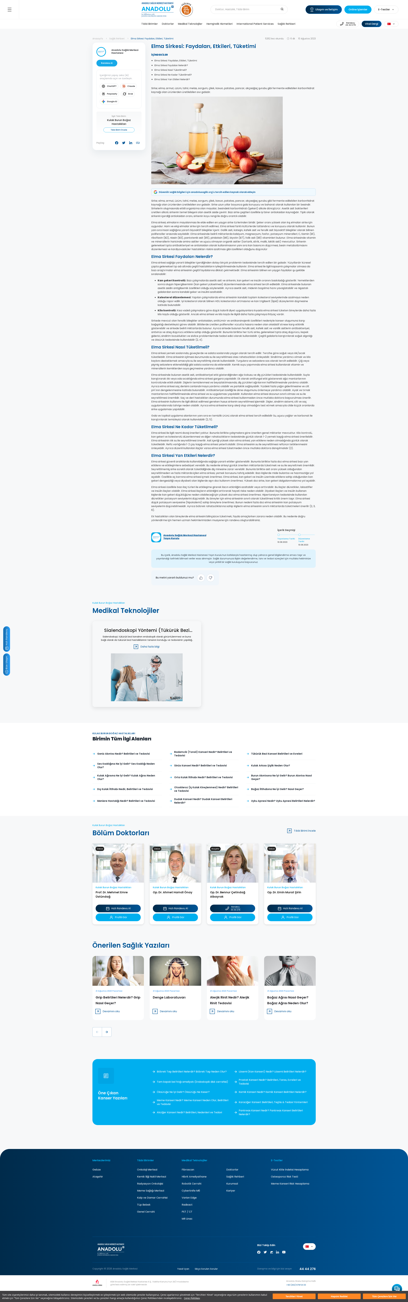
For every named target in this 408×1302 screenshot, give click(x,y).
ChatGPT (112, 86)
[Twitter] (265, 1253)
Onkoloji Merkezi (147, 1169)
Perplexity (112, 93)
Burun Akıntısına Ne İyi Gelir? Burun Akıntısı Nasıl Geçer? (281, 777)
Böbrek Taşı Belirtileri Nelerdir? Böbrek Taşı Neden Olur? (192, 1071)
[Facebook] (258, 1253)
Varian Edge (189, 1198)
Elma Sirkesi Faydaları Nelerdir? (171, 65)
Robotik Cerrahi (191, 1183)
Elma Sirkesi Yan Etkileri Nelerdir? (172, 79)
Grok (130, 93)
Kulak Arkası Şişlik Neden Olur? (270, 765)
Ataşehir (97, 1176)
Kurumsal (232, 1183)
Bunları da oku (399, 1285)
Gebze (96, 1169)
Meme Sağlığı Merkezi (150, 1190)
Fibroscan (188, 1169)
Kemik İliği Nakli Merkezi (151, 1176)
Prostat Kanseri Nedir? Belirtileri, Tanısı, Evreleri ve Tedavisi (270, 1082)
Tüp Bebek (143, 1205)
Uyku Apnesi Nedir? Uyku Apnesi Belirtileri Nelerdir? (283, 801)
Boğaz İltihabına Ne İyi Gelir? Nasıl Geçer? (277, 789)
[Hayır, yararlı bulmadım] (211, 578)
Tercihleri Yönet (294, 1296)
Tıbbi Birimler (149, 24)
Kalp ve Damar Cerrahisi (152, 1198)
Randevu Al (107, 63)
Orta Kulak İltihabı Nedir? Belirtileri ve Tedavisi (203, 777)
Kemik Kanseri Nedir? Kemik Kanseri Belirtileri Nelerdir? (272, 1092)
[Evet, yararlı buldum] (201, 578)
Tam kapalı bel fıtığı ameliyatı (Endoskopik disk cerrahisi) (192, 1082)
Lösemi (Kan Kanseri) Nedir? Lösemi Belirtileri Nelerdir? (272, 1071)
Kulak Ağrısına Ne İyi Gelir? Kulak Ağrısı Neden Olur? (126, 777)
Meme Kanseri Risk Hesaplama (290, 1183)
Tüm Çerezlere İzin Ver (384, 1296)
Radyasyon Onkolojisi (150, 1183)
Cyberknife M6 (191, 1190)
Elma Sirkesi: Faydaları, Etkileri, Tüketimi (175, 60)
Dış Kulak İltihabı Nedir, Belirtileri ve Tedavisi (125, 789)
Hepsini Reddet (339, 1296)
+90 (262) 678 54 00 (296, 1285)
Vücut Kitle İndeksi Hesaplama (290, 1169)
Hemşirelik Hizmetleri (219, 24)
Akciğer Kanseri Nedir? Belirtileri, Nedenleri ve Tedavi (189, 1112)
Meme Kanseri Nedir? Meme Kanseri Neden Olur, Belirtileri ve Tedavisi (192, 1102)
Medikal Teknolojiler (190, 24)
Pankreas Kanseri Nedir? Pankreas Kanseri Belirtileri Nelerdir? (271, 1112)
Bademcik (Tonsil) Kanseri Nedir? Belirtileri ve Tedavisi (203, 753)
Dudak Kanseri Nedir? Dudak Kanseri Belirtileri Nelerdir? (203, 801)
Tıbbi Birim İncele (119, 129)
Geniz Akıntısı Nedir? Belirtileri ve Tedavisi (123, 753)
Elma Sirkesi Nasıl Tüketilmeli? (170, 70)
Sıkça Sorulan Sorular (206, 1268)
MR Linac (187, 1219)
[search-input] (282, 9)
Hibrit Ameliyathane (194, 1176)
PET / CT (187, 1212)
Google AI (112, 101)
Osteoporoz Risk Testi (284, 1176)
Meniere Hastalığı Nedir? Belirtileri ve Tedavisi (126, 801)
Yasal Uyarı (183, 1268)
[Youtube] (283, 1253)
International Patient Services (255, 24)
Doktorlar (168, 24)
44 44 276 (307, 1269)
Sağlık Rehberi (286, 24)
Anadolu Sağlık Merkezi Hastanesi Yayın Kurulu (184, 537)
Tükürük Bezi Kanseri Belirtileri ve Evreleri (276, 753)
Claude (131, 86)
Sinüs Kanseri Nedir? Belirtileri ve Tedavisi (200, 765)
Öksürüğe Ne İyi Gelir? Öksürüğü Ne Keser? (183, 1092)
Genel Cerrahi (146, 1212)
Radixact (187, 1205)
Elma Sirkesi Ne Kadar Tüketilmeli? (173, 74)
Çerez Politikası (192, 1298)
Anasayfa (97, 38)
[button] (97, 1032)
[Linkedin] (277, 1253)
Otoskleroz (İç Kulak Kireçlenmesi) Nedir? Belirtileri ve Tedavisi (206, 789)
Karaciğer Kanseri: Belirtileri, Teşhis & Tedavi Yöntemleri (273, 1102)
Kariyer (230, 1190)
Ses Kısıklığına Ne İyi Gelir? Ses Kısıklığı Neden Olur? (126, 765)
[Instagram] (271, 1253)
